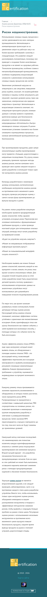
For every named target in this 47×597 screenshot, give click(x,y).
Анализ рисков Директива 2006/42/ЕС (16, 24)
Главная (5, 21)
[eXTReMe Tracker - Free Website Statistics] (24, 584)
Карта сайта (23, 578)
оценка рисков (15, 480)
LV (39, 23)
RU (35, 23)
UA (42, 23)
